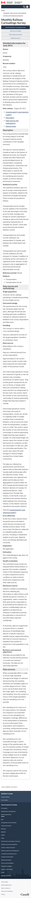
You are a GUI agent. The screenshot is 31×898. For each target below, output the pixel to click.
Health (3, 835)
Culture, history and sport (8, 847)
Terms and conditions (7, 891)
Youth (2, 872)
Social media (4, 882)
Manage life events (6, 875)
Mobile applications (6, 885)
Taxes (2, 838)
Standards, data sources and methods (14, 13)
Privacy (3, 894)
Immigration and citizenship (8, 822)
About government (6, 814)
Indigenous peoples (6, 866)
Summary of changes (15, 31)
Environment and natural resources (10, 841)
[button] (16, 6)
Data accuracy (11, 126)
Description (10, 118)
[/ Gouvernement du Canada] (11, 3)
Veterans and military (7, 869)
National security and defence (9, 844)
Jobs (2, 819)
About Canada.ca (5, 888)
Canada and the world (7, 857)
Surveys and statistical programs (13, 16)
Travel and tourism (6, 825)
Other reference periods (15, 34)
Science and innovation (7, 863)
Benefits (3, 832)
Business (3, 829)
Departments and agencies (8, 811)
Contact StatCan (5, 797)
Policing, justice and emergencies (10, 850)
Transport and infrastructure (9, 854)
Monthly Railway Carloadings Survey (15, 27)
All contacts (4, 808)
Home (3, 10)
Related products (15, 38)
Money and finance (6, 860)
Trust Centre (4, 800)
